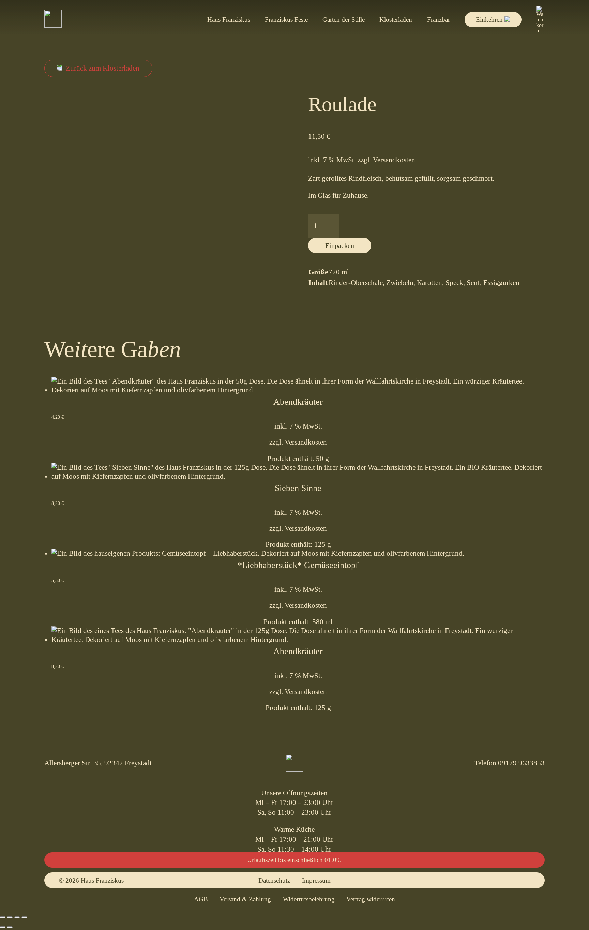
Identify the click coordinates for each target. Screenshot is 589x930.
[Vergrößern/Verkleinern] (2, 917)
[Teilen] (17, 917)
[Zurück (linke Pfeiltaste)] (2, 927)
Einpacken (339, 245)
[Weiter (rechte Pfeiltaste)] (10, 927)
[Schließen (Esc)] (24, 917)
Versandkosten (394, 160)
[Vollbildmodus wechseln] (10, 917)
